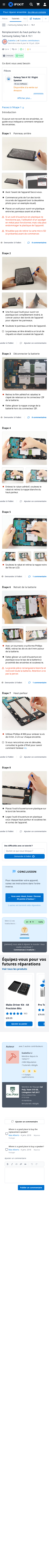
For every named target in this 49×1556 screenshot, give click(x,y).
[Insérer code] (16, 1164)
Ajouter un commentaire (24, 844)
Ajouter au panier (19, 1024)
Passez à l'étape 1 (12, 107)
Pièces (5, 18)
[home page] (16, 4)
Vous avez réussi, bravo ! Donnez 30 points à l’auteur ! (26, 897)
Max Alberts (14, 1135)
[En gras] (7, 1164)
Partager (12, 1138)
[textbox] (24, 1175)
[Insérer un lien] (21, 1164)
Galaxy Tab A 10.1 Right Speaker (26, 79)
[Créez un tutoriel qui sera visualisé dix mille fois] (35, 1071)
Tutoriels (15, 18)
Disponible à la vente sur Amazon (26, 89)
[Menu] (4, 4)
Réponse (37, 1135)
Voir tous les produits (14, 968)
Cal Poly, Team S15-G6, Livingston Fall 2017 (32, 1090)
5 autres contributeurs (29, 40)
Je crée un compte (37, 12)
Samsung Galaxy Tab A (18, 25)
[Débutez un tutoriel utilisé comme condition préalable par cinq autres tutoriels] (29, 1071)
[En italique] (12, 1164)
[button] (31, 4)
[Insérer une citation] (25, 1164)
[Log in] (44, 4)
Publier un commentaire (31, 1187)
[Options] (3, 24)
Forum (26, 18)
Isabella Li (12, 40)
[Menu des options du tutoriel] (45, 19)
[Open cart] (38, 4)
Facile (21, 55)
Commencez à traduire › (24, 949)
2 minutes (9, 55)
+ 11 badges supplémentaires (28, 1076)
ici (25, 748)
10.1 (33, 25)
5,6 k (7, 49)
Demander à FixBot (22, 856)
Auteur (10, 1046)
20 (16, 49)
